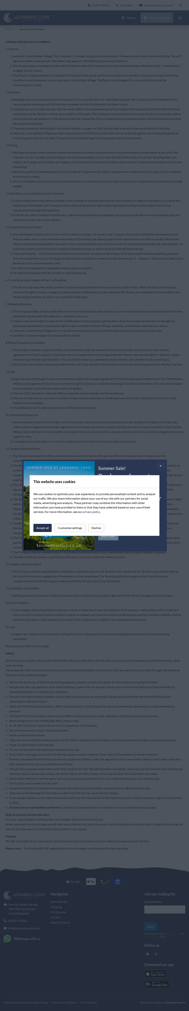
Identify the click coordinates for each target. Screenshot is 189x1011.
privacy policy (91, 511)
